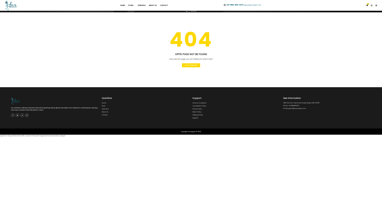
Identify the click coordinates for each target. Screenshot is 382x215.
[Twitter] (17, 115)
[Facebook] (13, 115)
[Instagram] (27, 115)
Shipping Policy (197, 115)
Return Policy (196, 112)
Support (195, 118)
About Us (105, 112)
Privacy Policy (197, 109)
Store (103, 106)
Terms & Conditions (199, 103)
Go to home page (191, 65)
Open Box (105, 109)
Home (187, 11)
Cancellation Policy (199, 106)
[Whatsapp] (22, 115)
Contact (105, 115)
